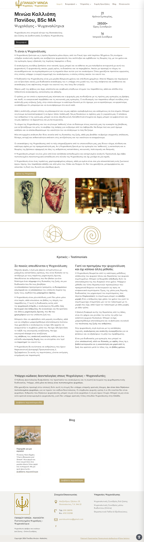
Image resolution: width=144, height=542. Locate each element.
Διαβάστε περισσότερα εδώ (29, 403)
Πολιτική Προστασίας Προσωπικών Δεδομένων (99, 538)
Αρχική (59, 4)
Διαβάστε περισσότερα (27, 472)
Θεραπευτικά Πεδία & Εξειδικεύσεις (110, 512)
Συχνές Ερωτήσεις (102, 4)
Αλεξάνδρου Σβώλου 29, (69, 501)
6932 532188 (68, 513)
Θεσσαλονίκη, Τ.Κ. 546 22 (70, 504)
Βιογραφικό (70, 4)
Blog (114, 4)
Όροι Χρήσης (124, 538)
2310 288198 (67, 510)
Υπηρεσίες (84, 4)
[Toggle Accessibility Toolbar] (139, 537)
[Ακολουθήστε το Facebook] (56, 526)
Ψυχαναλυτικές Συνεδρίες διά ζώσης (111, 501)
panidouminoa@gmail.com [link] (71, 519)
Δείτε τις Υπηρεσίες (25, 174)
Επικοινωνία (124, 4)
